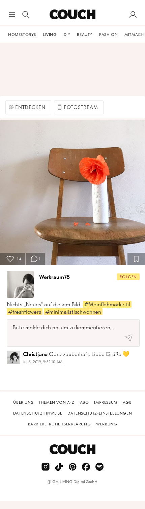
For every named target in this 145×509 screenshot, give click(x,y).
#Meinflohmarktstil (107, 304)
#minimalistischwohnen (73, 311)
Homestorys (22, 34)
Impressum (105, 402)
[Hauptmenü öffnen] (12, 14)
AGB (127, 402)
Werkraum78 (54, 276)
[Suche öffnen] (26, 14)
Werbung (106, 424)
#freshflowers (24, 311)
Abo (84, 402)
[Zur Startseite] (72, 14)
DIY (67, 34)
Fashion (108, 34)
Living (50, 34)
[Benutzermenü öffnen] (133, 14)
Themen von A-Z (56, 402)
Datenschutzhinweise (37, 413)
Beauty (84, 34)
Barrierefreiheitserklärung (59, 424)
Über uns (23, 402)
